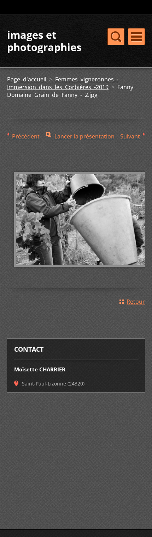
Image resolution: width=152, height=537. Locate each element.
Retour (136, 301)
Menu (136, 36)
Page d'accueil (26, 79)
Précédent (26, 136)
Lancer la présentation (84, 136)
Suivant (130, 136)
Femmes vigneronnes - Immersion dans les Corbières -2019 (62, 83)
